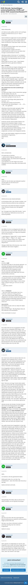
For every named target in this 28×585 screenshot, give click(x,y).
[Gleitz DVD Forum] (2, 1)
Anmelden (6, 570)
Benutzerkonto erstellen (18, 570)
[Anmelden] (22, 2)
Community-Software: (14, 582)
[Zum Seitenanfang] (25, 583)
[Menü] (26, 1)
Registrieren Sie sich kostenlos (18, 564)
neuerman (5, 13)
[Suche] (18, 1)
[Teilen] (26, 16)
